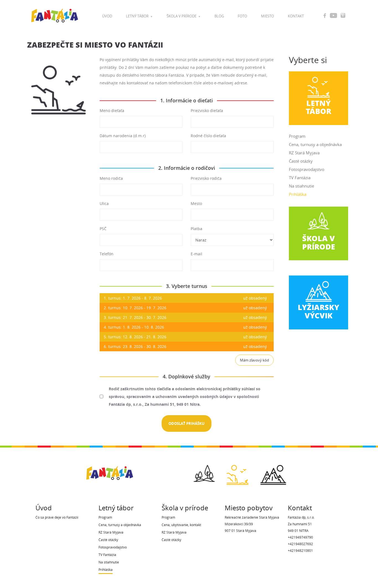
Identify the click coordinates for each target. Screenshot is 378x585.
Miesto (267, 16)
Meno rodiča (111, 178)
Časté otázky (301, 161)
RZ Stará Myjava (304, 152)
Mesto (196, 203)
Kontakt (296, 16)
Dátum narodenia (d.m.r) (123, 135)
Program (297, 136)
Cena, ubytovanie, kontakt (181, 524)
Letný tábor (137, 16)
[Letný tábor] (237, 473)
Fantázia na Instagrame (343, 15)
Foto (242, 16)
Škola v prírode (181, 16)
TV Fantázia (299, 177)
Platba (196, 228)
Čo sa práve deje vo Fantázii (56, 517)
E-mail (196, 253)
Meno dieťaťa (112, 110)
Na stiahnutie (301, 186)
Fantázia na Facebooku (324, 15)
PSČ (103, 228)
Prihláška (297, 194)
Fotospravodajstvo (306, 169)
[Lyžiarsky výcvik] (273, 473)
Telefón (106, 253)
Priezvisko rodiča (206, 178)
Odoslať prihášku (186, 423)
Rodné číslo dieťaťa (208, 135)
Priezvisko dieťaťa (207, 110)
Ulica (104, 203)
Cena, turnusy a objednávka (315, 144)
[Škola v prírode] (204, 471)
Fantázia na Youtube (333, 15)
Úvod (107, 16)
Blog (219, 16)
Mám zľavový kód (254, 360)
